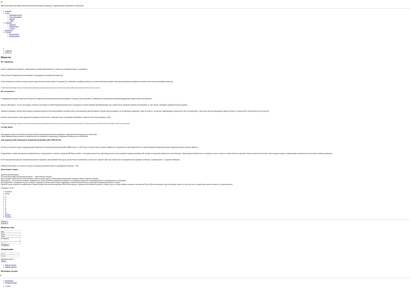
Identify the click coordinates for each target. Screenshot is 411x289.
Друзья (11, 19)
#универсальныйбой (94, 123)
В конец (8, 217)
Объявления (13, 26)
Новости (12, 25)
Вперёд (7, 215)
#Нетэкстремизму (123, 123)
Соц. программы (15, 17)
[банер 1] (4, 221)
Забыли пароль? (11, 267)
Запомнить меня (7, 259)
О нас (7, 13)
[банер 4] (4, 223)
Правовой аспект (15, 15)
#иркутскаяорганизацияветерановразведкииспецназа (37, 88)
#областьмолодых (109, 123)
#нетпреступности (93, 88)
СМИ (11, 21)
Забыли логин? (10, 265)
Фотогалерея (14, 34)
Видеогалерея (14, 36)
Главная (8, 11)
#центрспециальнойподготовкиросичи (72, 88)
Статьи (12, 28)
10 (6, 213)
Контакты (8, 30)
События (8, 23)
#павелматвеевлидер (9, 88)
